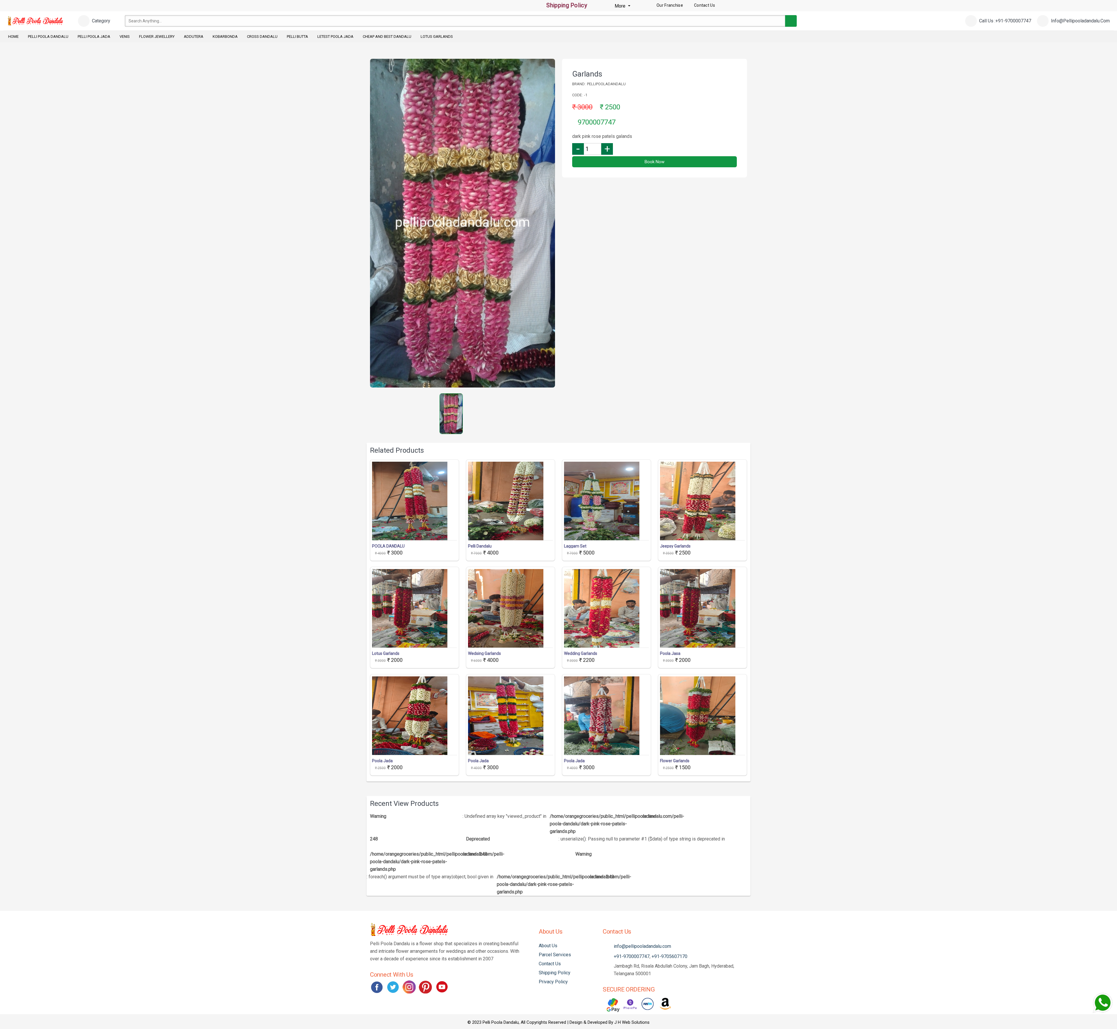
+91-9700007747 (632, 956)
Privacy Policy (553, 981)
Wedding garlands (580, 653)
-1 (585, 95)
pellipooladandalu (606, 84)
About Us (548, 945)
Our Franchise (670, 5)
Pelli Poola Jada (94, 36)
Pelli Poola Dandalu (48, 36)
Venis (125, 36)
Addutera (193, 36)
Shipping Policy (566, 5)
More (621, 6)
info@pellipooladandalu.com (642, 946)
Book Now (654, 161)
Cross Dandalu (262, 36)
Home (13, 36)
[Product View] (414, 534)
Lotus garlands (437, 36)
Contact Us (550, 963)
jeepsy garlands (675, 546)
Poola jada (382, 761)
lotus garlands (385, 653)
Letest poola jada (335, 36)
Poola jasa (670, 653)
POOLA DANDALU (388, 546)
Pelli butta (297, 36)
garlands (587, 74)
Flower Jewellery (157, 36)
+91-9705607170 (669, 956)
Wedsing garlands (484, 653)
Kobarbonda (225, 36)
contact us (704, 5)
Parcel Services (555, 954)
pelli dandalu (480, 546)
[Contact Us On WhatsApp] (1102, 1002)
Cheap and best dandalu (387, 36)
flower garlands (674, 761)
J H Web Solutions (632, 1022)
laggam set (575, 546)
